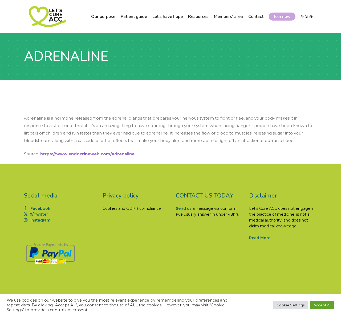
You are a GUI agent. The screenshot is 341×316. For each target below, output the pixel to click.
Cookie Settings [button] (291, 305)
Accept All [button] (322, 305)
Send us (184, 208)
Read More (259, 237)
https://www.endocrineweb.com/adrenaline (87, 153)
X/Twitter (38, 214)
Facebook (39, 208)
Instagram (39, 220)
